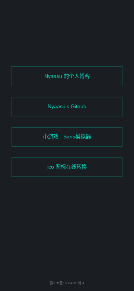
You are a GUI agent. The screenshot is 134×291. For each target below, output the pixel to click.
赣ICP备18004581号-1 (67, 283)
